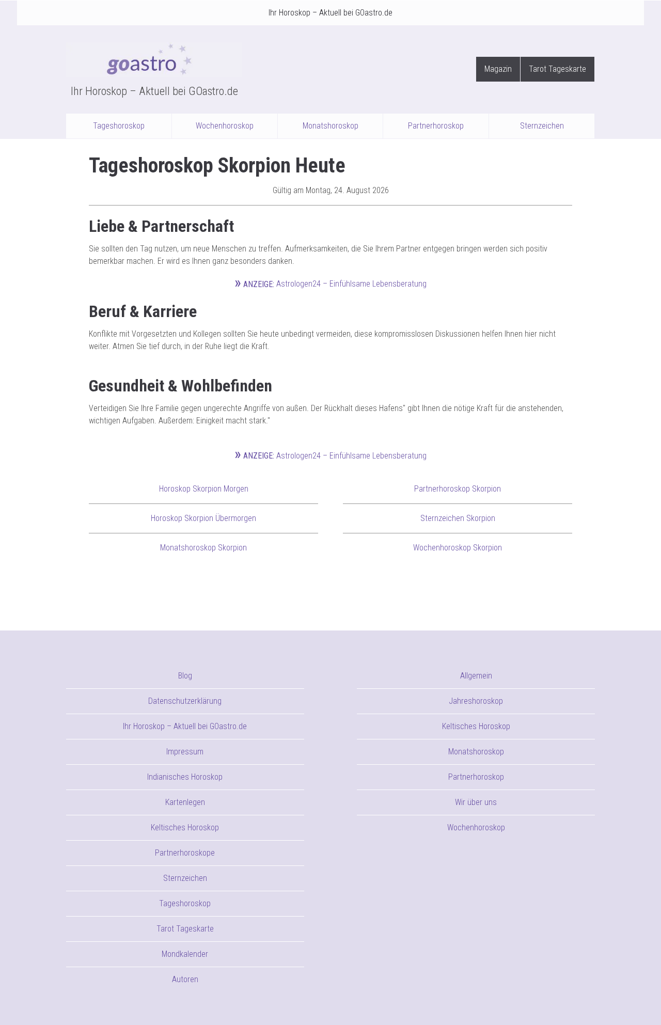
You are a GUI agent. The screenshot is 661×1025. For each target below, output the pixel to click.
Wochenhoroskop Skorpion (457, 548)
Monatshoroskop (330, 126)
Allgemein (476, 676)
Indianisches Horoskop (185, 777)
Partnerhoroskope (185, 853)
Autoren (185, 979)
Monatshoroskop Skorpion (203, 548)
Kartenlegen (185, 802)
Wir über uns (476, 802)
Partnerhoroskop (436, 126)
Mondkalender (185, 954)
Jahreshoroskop (476, 701)
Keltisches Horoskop (185, 827)
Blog (185, 676)
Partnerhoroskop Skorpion (457, 489)
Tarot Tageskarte (557, 69)
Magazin (498, 69)
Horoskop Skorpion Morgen (203, 489)
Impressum (184, 751)
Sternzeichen (542, 126)
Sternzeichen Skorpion (457, 518)
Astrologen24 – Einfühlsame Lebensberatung (330, 284)
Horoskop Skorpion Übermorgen (203, 518)
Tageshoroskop (119, 126)
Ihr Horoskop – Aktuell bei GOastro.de (330, 13)
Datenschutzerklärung (185, 701)
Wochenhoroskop (225, 126)
